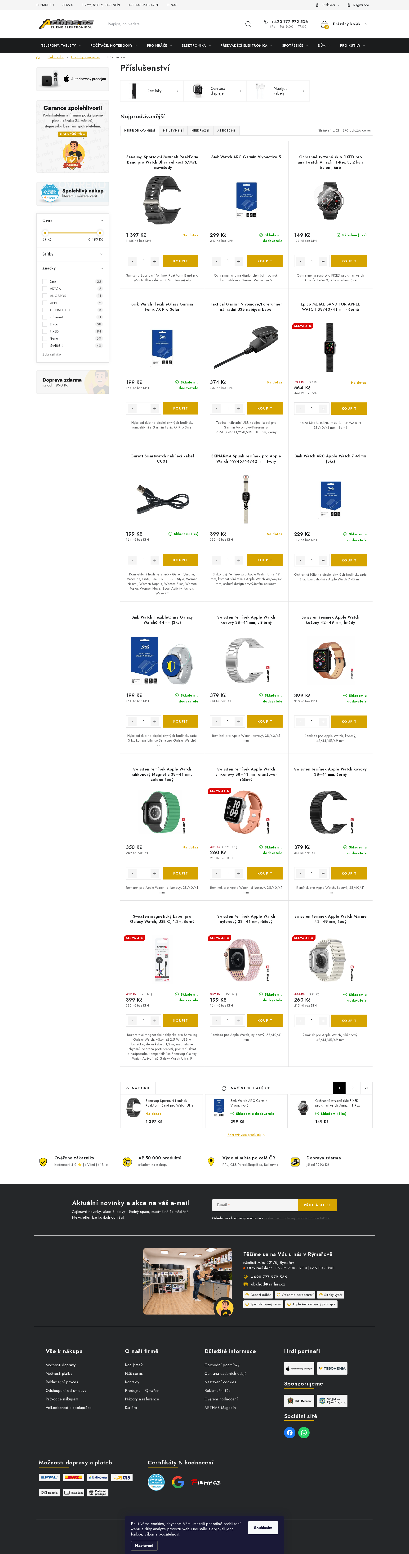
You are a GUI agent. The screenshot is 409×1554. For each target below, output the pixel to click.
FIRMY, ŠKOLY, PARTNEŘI (101, 5)
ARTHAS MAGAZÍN (143, 5)
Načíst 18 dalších (250, 1088)
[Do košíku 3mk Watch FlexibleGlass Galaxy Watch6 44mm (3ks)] (180, 721)
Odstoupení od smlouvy (66, 1390)
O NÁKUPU (45, 5)
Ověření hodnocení (221, 1399)
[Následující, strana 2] (353, 1088)
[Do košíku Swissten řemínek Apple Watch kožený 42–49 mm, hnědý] (349, 721)
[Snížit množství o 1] (132, 261)
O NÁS (172, 5)
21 (366, 1088)
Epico (75, 324)
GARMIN (75, 345)
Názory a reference (142, 1399)
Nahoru (141, 1088)
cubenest (75, 317)
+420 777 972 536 (289, 21)
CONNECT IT (75, 310)
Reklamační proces (62, 1382)
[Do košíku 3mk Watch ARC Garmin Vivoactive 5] (264, 261)
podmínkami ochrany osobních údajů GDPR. (297, 1218)
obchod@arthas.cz (268, 1284)
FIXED (75, 331)
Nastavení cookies (220, 1382)
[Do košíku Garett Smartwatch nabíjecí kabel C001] (180, 560)
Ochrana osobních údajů (225, 1373)
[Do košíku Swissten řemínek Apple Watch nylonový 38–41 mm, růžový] (264, 1020)
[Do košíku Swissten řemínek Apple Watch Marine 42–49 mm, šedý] (349, 1021)
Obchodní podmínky (222, 1365)
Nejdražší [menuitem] (200, 130)
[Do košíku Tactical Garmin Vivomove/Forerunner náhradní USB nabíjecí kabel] (264, 408)
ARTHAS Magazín (220, 1407)
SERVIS (67, 5)
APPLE (75, 303)
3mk (75, 281)
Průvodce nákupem (62, 1399)
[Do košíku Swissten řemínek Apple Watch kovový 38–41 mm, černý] (349, 873)
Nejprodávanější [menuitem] (139, 130)
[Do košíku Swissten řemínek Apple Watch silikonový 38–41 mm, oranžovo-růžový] (264, 873)
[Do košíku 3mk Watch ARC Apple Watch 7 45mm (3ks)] (349, 560)
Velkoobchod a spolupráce (69, 1407)
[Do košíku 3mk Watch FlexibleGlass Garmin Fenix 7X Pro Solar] (180, 408)
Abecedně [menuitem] (226, 130)
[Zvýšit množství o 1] (155, 261)
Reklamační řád (217, 1390)
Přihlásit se (317, 1205)
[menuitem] (60, 45)
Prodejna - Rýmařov (142, 1390)
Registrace (361, 5)
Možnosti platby (59, 1373)
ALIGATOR (75, 295)
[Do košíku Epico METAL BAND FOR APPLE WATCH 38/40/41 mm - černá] (349, 408)
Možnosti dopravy (61, 1365)
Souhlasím (263, 1528)
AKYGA (75, 288)
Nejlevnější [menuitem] (173, 130)
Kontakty (132, 1382)
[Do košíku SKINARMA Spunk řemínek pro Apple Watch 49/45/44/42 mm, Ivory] (264, 560)
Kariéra (131, 1407)
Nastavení (144, 1545)
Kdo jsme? (134, 1365)
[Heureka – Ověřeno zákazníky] (72, 194)
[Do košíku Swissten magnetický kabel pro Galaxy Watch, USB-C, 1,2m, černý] (180, 1020)
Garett (75, 338)
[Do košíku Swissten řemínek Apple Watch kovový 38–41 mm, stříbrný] (264, 721)
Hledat (248, 24)
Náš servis (134, 1373)
